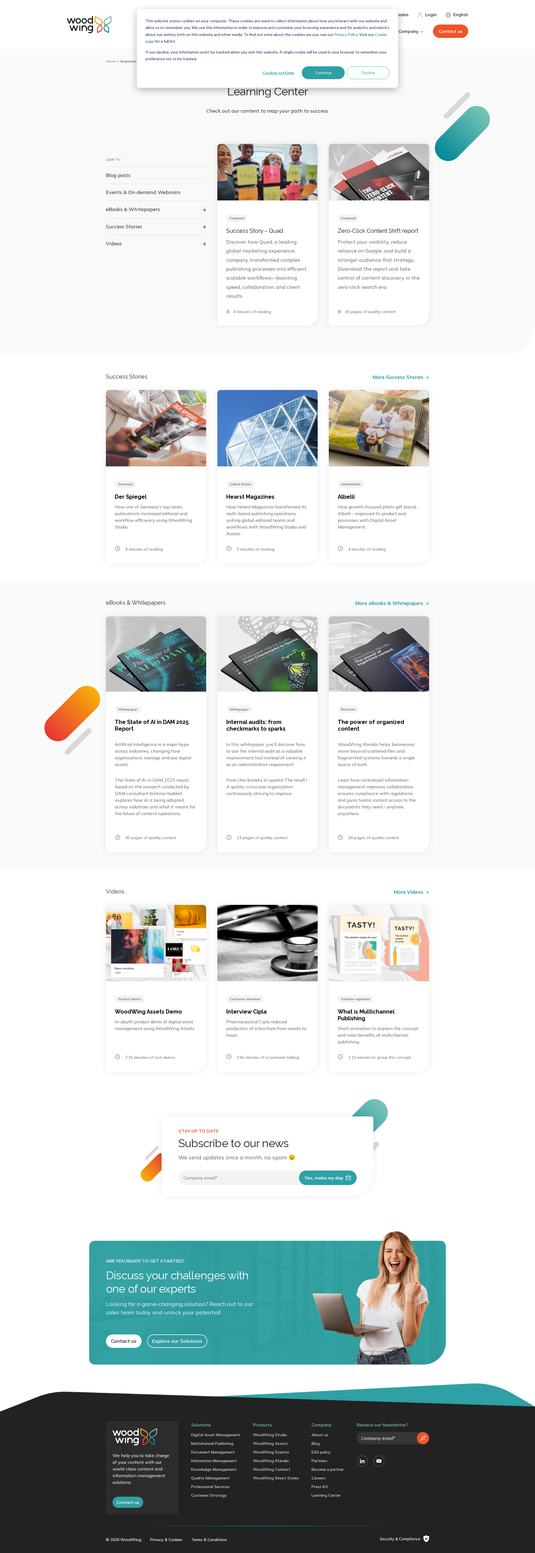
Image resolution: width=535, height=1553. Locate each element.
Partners (319, 1460)
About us (320, 1434)
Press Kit (320, 1486)
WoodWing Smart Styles (276, 1478)
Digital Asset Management (215, 1434)
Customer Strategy (209, 1495)
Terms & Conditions (209, 1539)
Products (262, 1425)
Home (111, 61)
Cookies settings (278, 72)
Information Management (214, 1460)
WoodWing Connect (271, 1469)
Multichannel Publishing (212, 1443)
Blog (316, 1443)
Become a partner (328, 1469)
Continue (323, 72)
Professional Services (210, 1486)
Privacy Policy (346, 34)
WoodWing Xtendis (271, 1460)
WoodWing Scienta (271, 1452)
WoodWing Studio (270, 1434)
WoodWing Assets (270, 1443)
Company (322, 1425)
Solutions (201, 1425)
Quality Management (210, 1478)
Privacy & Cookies (166, 1539)
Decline (368, 72)
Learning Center (326, 1495)
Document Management (213, 1452)
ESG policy (321, 1452)
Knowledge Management (214, 1469)
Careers (318, 1478)
